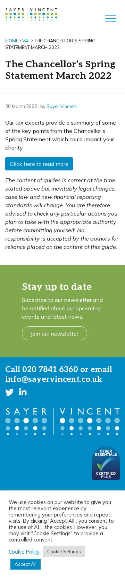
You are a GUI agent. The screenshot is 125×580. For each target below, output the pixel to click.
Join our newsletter (54, 333)
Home (11, 40)
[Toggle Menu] (110, 18)
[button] (9, 392)
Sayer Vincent (61, 106)
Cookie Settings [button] (64, 551)
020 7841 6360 (50, 370)
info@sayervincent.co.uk (53, 379)
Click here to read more (39, 163)
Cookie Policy (24, 552)
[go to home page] (31, 13)
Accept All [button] (25, 564)
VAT (26, 40)
